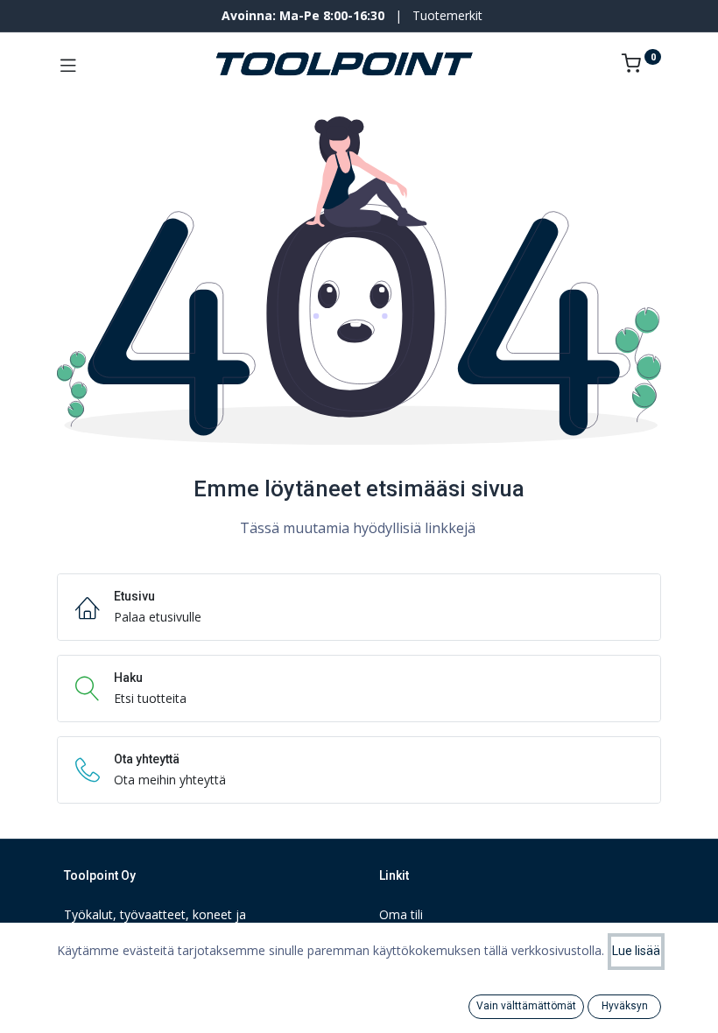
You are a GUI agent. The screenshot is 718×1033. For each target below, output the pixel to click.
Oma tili (401, 914)
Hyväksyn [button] (625, 1006)
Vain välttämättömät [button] (526, 1006)
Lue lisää (636, 951)
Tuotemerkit (447, 15)
